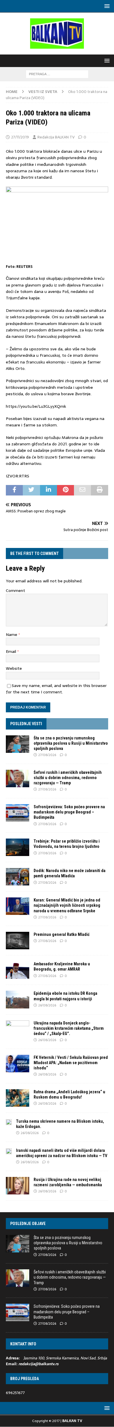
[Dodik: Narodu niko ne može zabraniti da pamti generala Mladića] (17, 876)
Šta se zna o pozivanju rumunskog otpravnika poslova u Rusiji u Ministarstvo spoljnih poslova (71, 743)
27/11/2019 (20, 137)
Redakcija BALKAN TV (56, 137)
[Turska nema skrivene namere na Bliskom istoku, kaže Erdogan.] (9, 1122)
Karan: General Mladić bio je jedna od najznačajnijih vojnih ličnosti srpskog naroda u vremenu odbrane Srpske (67, 905)
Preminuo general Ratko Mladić (61, 934)
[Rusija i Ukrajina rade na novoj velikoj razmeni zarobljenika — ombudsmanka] (17, 1185)
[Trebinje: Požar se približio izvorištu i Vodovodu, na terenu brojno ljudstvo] (17, 847)
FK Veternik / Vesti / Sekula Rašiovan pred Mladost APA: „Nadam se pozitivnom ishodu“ (71, 1062)
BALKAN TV (72, 1421)
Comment (15, 590)
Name (12, 634)
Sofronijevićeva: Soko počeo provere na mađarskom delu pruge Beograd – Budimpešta (69, 812)
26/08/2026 (47, 1005)
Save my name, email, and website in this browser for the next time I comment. (56, 688)
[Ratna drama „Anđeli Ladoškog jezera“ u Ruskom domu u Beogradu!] (17, 1098)
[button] (106, 5)
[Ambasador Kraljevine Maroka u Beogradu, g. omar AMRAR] (17, 970)
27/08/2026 (47, 755)
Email (11, 651)
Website (14, 668)
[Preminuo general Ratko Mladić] (17, 940)
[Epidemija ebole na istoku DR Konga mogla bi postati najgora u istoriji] (17, 999)
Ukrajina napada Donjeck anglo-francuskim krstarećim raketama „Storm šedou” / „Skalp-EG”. (69, 1028)
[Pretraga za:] (57, 74)
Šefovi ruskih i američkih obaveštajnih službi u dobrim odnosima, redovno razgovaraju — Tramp (68, 777)
